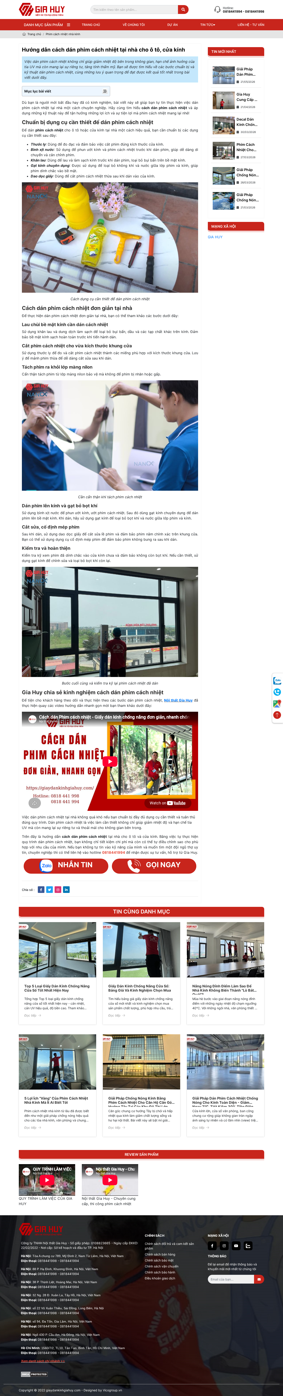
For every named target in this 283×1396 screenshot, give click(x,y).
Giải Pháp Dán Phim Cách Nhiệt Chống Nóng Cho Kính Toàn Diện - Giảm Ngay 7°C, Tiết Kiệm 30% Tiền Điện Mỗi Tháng (247, 72)
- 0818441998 (253, 11)
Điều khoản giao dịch (160, 1278)
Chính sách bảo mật (159, 1260)
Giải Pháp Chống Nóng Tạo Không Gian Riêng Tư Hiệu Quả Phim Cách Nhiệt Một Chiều (247, 172)
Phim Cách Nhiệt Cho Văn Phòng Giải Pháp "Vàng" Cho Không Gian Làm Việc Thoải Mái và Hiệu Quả (247, 147)
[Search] (183, 9)
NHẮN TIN (75, 864)
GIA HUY (215, 237)
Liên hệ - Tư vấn (251, 25)
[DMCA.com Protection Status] (34, 1374)
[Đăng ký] (259, 1279)
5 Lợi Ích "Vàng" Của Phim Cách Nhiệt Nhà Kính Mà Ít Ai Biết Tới (56, 1100)
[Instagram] (224, 1245)
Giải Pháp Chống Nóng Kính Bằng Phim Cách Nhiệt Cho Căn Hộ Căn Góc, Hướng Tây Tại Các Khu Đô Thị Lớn (141, 1102)
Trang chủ (91, 25)
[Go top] (277, 715)
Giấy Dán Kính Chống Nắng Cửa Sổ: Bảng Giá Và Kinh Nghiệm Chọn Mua (139, 988)
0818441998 (47, 1261)
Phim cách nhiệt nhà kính (63, 34)
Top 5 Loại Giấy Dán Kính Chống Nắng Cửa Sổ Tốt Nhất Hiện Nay (57, 988)
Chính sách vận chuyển (161, 1266)
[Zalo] (248, 1245)
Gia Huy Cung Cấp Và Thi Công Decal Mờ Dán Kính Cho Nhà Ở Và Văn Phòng (248, 97)
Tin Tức (206, 25)
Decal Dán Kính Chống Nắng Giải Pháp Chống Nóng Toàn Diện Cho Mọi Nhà (247, 122)
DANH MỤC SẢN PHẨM (43, 25)
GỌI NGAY (163, 864)
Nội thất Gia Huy (178, 700)
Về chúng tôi (134, 25)
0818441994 (233, 11)
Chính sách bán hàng (160, 1254)
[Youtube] (236, 1245)
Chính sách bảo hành (160, 1272)
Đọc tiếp (30, 1015)
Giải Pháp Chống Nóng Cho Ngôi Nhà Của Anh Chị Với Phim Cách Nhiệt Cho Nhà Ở (248, 197)
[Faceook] (212, 1245)
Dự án (172, 25)
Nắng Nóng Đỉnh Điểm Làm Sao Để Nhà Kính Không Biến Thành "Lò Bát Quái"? (223, 990)
